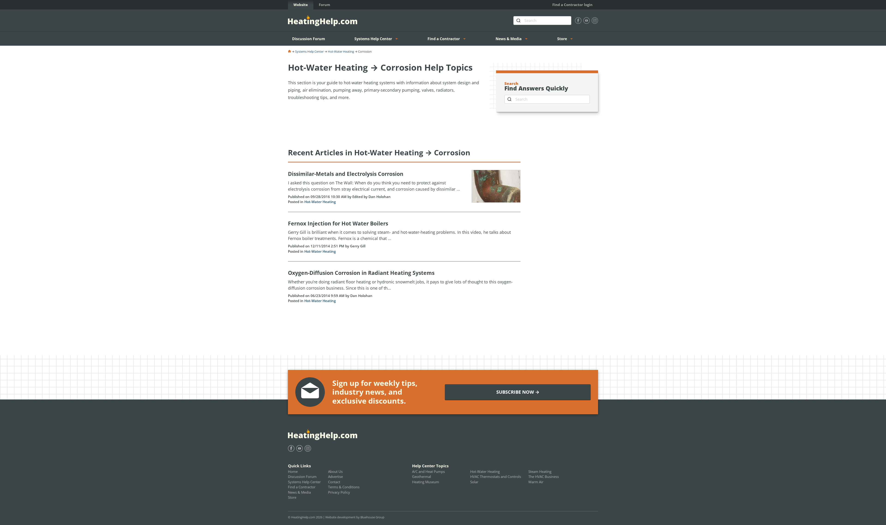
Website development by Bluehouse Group (354, 517)
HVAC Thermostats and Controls (495, 476)
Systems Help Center (373, 38)
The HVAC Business (543, 476)
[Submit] (519, 20)
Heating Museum (425, 482)
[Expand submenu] (398, 39)
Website (300, 4)
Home (293, 471)
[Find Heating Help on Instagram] (595, 20)
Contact (334, 482)
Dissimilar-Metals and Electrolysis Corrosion (345, 173)
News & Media (509, 38)
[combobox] (542, 20)
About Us (335, 471)
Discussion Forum (308, 38)
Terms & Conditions (343, 487)
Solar (474, 482)
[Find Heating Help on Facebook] (578, 20)
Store (562, 38)
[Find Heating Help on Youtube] (586, 20)
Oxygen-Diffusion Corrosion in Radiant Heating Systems (361, 272)
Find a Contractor (444, 38)
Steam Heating (539, 471)
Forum (324, 4)
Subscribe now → (517, 392)
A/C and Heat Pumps (428, 471)
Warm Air (535, 482)
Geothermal (421, 476)
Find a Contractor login (572, 4)
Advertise (335, 476)
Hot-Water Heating (341, 51)
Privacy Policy (339, 492)
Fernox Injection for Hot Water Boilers (338, 223)
